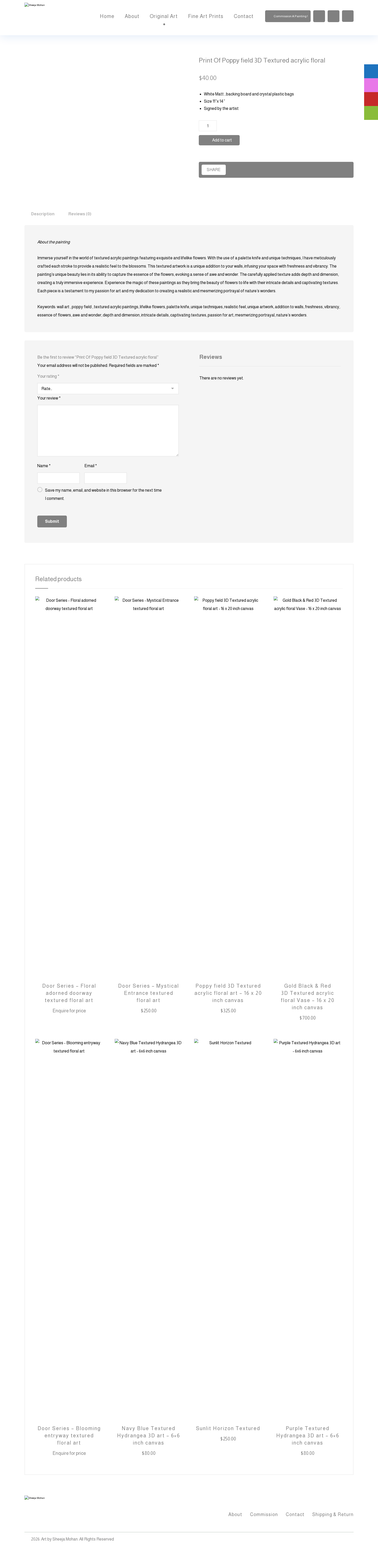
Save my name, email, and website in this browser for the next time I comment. (103, 494)
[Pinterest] (348, 1540)
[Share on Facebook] (234, 170)
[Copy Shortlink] (342, 170)
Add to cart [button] (152, 1011)
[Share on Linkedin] (288, 170)
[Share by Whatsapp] (306, 170)
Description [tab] (43, 214)
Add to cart (222, 140)
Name (44, 466)
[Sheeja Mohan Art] (50, 18)
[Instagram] (338, 1540)
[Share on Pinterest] (270, 170)
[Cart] (333, 16)
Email (90, 466)
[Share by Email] (324, 170)
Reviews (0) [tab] (79, 214)
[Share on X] (252, 170)
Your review (49, 398)
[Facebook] (328, 1540)
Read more (72, 1011)
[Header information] (348, 16)
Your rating (48, 376)
